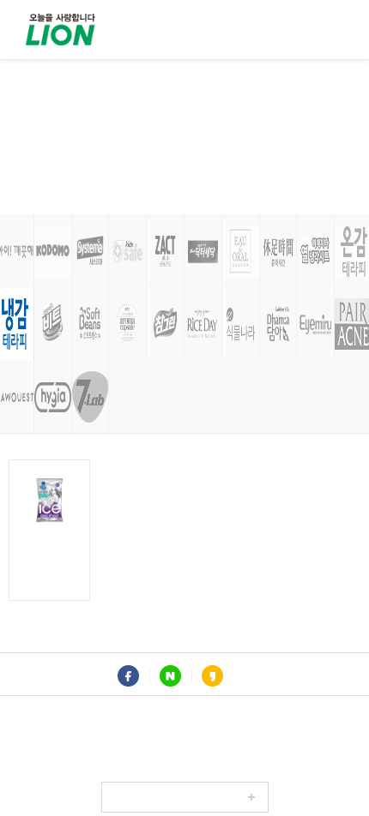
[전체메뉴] (330, 29)
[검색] (287, 29)
